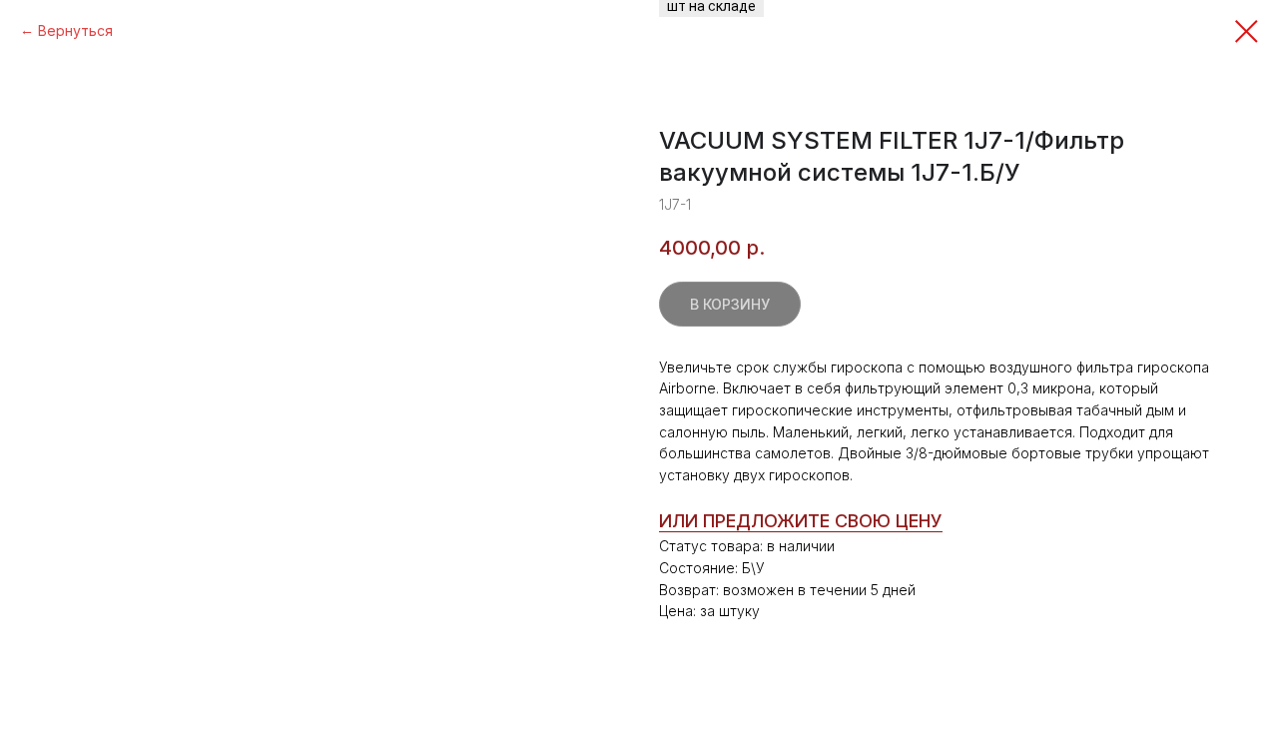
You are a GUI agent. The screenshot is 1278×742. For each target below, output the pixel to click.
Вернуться (75, 30)
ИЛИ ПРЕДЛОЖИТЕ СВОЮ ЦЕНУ (801, 520)
